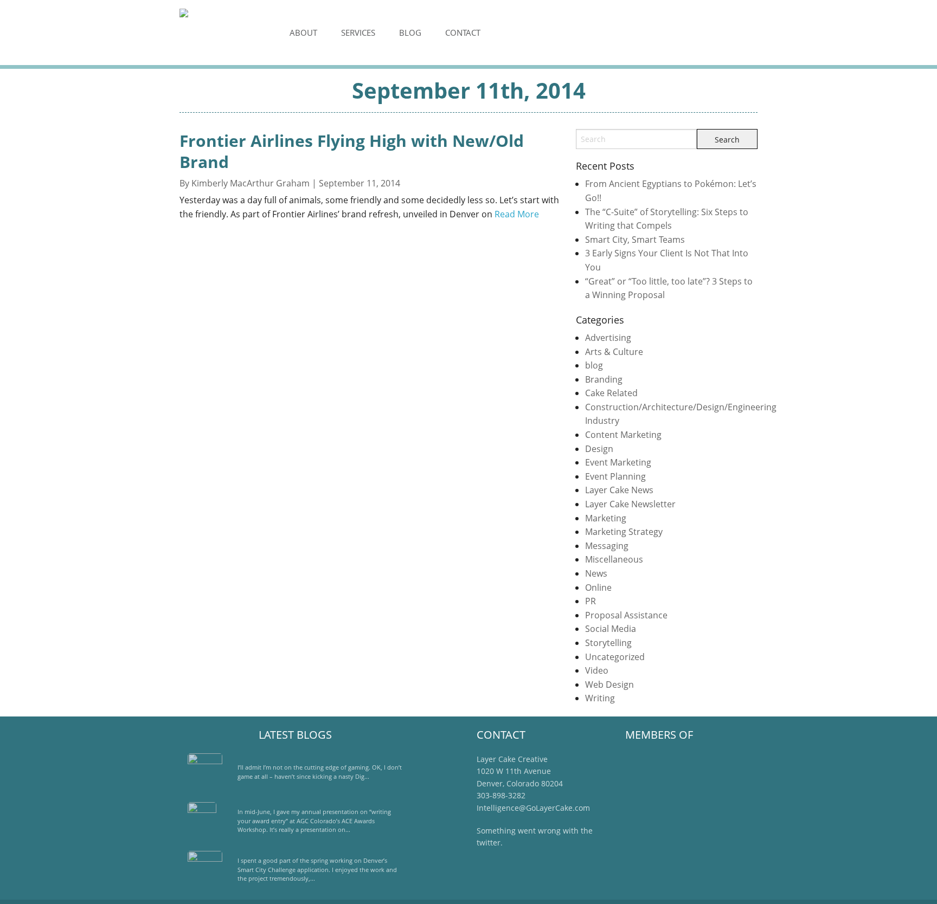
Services (358, 32)
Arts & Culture (614, 352)
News (596, 573)
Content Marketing (623, 435)
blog (594, 365)
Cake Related (611, 393)
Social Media (610, 629)
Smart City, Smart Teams (635, 240)
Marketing (605, 518)
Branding (603, 379)
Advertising (608, 338)
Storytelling (608, 643)
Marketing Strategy (624, 532)
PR (590, 601)
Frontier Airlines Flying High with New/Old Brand (351, 151)
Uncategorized (615, 657)
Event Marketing (618, 462)
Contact (462, 32)
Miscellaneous (614, 559)
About (303, 32)
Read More (517, 214)
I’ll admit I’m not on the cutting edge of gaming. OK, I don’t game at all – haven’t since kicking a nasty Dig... (320, 771)
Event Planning (615, 476)
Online (598, 587)
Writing (600, 698)
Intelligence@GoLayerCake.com (533, 808)
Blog (410, 32)
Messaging (606, 546)
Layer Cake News (619, 490)
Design (599, 449)
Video (596, 670)
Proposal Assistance (626, 615)
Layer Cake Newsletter (630, 504)
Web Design (609, 684)
